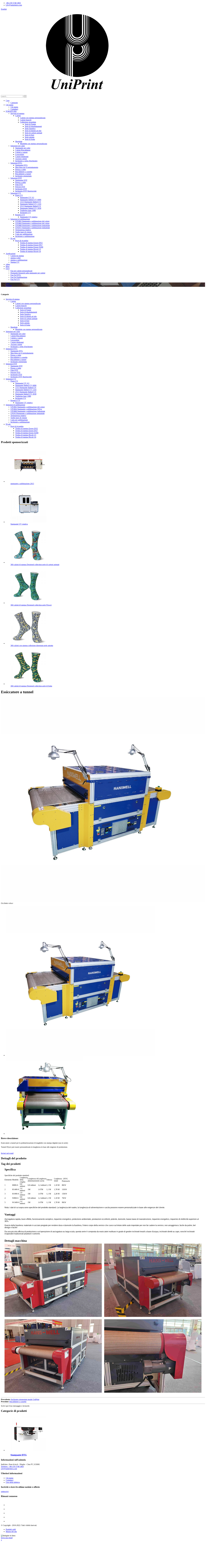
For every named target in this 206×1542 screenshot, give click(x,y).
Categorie (14, 103)
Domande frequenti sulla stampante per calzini (27, 273)
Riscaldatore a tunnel (23, 174)
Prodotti (9, 286)
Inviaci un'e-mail (7, 1153)
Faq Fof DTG (15, 275)
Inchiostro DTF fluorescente (25, 191)
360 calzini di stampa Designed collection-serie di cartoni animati (34, 565)
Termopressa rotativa (23, 230)
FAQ (8, 269)
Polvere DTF (20, 187)
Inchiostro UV (25, 213)
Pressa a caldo (20, 169)
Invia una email (7, 1538)
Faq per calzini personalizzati (21, 271)
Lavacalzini (19, 154)
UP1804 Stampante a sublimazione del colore (32, 223)
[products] (80, 1055)
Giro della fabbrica (13, 1482)
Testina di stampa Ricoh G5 (30, 249)
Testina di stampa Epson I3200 (31, 247)
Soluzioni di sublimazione (20, 219)
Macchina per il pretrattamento (26, 167)
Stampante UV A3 (27, 198)
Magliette (18, 141)
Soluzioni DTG (16, 163)
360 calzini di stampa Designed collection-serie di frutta (31, 686)
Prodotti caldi (11, 1529)
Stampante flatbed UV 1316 (30, 204)
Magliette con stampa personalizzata (33, 144)
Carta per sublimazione (24, 234)
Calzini (18, 116)
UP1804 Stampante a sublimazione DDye (26, 409)
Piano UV (19, 195)
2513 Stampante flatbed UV (30, 206)
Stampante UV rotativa (28, 217)
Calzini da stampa (17, 256)
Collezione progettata (28, 122)
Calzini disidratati (21, 157)
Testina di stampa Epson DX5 (31, 243)
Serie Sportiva (30, 129)
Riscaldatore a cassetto (23, 172)
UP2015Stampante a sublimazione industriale (27, 413)
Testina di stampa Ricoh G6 (30, 251)
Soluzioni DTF (16, 178)
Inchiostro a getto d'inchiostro (26, 161)
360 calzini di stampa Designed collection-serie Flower (31, 605)
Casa (7, 101)
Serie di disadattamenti (33, 126)
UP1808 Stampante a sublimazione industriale (32, 226)
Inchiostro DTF (21, 189)
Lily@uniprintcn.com (9, 1469)
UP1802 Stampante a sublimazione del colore (32, 221)
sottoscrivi (5, 1492)
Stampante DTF (21, 180)
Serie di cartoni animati (33, 133)
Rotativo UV (20, 215)
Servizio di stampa (17, 113)
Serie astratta (29, 137)
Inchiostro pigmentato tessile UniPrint (25, 1399)
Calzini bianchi (25, 120)
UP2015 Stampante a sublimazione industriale (32, 228)
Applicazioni (10, 254)
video (8, 264)
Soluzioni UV (15, 193)
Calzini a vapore (21, 152)
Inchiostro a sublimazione (24, 236)
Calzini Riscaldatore (22, 150)
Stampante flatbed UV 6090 (30, 200)
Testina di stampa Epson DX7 (31, 245)
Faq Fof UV (15, 279)
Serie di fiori (29, 135)
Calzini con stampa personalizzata (32, 118)
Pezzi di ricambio (21, 241)
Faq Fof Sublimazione (18, 277)
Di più (12, 238)
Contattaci (14, 109)
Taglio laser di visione (23, 232)
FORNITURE (11, 111)
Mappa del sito (11, 1532)
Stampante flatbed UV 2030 (30, 208)
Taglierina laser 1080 (28, 210)
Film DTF (19, 185)
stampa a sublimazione (18, 260)
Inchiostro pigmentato (23, 176)
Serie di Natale (30, 124)
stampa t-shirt (15, 258)
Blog (7, 266)
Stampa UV (14, 262)
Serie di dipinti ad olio (33, 131)
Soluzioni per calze (17, 146)
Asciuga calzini (21, 159)
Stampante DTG (21, 165)
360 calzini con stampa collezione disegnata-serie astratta (31, 645)
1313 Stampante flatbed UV (30, 202)
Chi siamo (9, 105)
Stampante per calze (22, 148)
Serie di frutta (30, 139)
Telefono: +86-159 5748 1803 (12, 1466)
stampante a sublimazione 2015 (22, 484)
